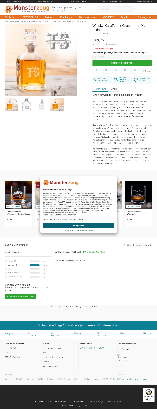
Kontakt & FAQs (11, 348)
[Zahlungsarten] (78, 334)
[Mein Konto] (147, 9)
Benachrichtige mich (122, 63)
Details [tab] (114, 89)
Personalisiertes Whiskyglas (134, 213)
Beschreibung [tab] (100, 89)
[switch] (148, 399)
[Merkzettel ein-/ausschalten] (74, 92)
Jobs (44, 353)
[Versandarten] (97, 350)
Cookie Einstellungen (96, 401)
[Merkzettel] (140, 9)
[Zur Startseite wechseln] (27, 9)
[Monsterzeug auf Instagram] (64, 392)
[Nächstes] (74, 60)
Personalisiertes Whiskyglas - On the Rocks (18, 213)
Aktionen (45, 362)
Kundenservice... (109, 325)
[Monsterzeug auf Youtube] (93, 392)
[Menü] (153, 389)
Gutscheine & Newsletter (51, 366)
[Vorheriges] (7, 60)
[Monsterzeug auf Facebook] (73, 392)
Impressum (39, 401)
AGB (49, 401)
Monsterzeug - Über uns (51, 348)
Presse (7, 353)
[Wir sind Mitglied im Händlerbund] (132, 379)
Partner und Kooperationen (52, 357)
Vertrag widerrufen (115, 401)
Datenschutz (79, 401)
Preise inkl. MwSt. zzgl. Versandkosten (104, 44)
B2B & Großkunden (12, 357)
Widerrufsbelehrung (62, 401)
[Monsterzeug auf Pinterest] (83, 392)
